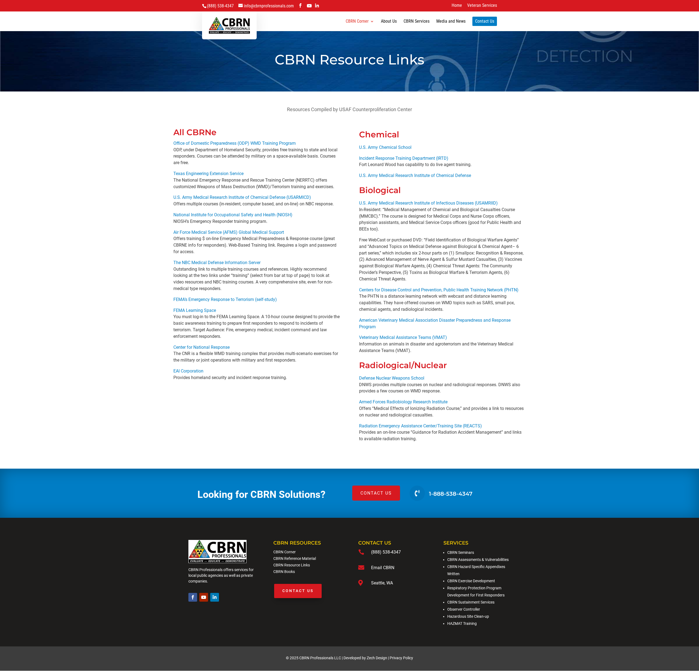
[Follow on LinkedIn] (214, 597)
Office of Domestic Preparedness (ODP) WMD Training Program (234, 143)
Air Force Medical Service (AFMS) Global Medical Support (228, 232)
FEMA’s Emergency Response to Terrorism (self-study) (225, 299)
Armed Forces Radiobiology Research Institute (403, 401)
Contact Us (297, 591)
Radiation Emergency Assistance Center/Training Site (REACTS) (420, 425)
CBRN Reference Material (294, 558)
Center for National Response (201, 347)
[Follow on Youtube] (203, 597)
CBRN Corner (284, 552)
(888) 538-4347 (386, 552)
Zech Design (377, 658)
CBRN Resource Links (291, 565)
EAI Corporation (188, 371)
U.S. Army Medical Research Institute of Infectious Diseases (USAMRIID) (428, 203)
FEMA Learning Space (194, 310)
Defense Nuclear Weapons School (391, 378)
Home (457, 5)
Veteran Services (482, 5)
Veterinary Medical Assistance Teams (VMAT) (403, 337)
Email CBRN (382, 567)
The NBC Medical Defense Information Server (216, 262)
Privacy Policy (401, 658)
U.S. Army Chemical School (385, 147)
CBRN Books (284, 571)
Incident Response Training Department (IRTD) (403, 158)
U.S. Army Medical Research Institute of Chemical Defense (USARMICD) (242, 197)
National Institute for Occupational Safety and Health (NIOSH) (232, 214)
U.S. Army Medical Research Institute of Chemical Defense (415, 175)
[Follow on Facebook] (192, 597)
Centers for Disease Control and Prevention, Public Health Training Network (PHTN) (439, 289)
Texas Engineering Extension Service (208, 173)
